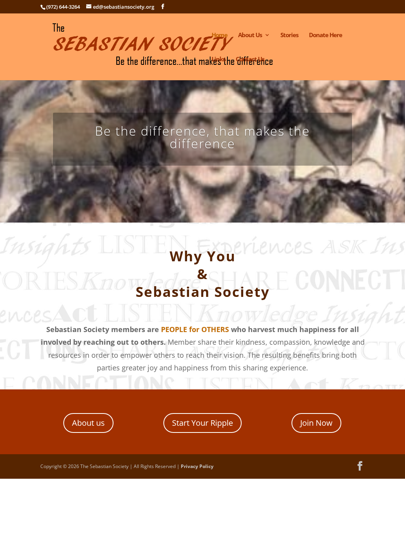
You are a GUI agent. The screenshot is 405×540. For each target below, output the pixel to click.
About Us (250, 35)
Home (219, 35)
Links (218, 59)
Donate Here (325, 35)
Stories (289, 35)
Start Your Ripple (202, 422)
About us (88, 422)
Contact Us (250, 59)
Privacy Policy (197, 466)
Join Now (316, 422)
